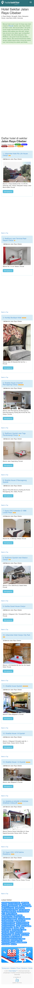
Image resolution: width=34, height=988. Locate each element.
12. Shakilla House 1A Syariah (14, 733)
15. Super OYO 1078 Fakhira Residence (13, 853)
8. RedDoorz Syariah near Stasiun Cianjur (15, 558)
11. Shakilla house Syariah (12, 686)
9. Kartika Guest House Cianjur (14, 606)
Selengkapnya (8, 191)
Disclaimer (24, 968)
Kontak (30, 968)
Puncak (11, 26)
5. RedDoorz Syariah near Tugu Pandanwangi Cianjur (14, 434)
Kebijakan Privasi (15, 968)
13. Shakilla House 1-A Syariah (14, 762)
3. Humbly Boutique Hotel (12, 317)
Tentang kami (5, 968)
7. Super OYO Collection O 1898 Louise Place (14, 511)
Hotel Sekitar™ (13, 971)
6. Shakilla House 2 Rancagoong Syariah (15, 481)
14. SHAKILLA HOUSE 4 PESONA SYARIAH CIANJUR (15, 802)
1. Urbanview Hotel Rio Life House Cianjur (15, 154)
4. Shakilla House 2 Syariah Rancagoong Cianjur (13, 384)
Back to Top (4, 233)
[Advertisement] (17, 66)
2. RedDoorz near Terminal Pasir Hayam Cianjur (14, 239)
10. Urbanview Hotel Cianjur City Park (16, 635)
